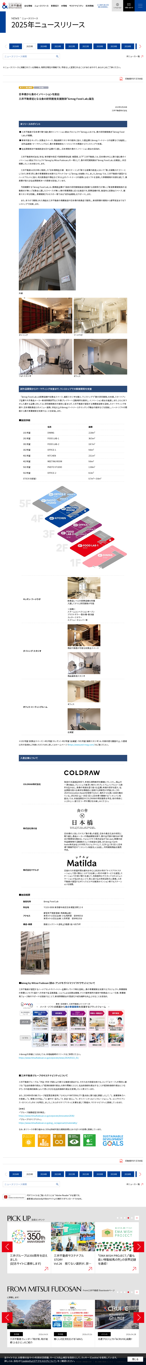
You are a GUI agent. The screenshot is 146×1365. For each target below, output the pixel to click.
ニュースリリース (42, 5)
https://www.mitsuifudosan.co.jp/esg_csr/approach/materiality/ (48, 1122)
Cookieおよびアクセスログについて (38, 1361)
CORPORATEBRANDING (103, 6)
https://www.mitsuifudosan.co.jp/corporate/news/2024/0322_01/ (49, 1057)
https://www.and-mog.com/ (81, 744)
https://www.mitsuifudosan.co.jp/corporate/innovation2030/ (46, 1115)
